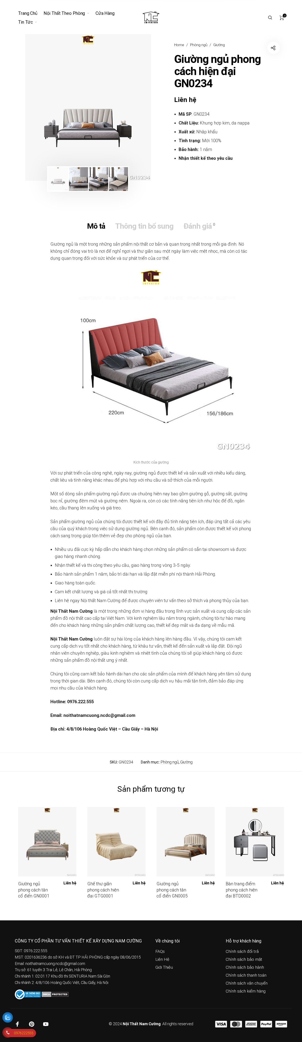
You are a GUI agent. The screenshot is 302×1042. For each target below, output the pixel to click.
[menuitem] (31, 13)
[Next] (135, 107)
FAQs (160, 951)
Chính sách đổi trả (242, 951)
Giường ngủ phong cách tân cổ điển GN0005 (172, 890)
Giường (219, 45)
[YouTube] (45, 1024)
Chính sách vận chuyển (247, 983)
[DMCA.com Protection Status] (55, 994)
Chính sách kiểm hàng (246, 991)
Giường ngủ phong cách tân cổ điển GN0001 (33, 890)
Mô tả (96, 226)
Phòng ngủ (198, 45)
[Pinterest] (31, 1024)
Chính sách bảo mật (244, 959)
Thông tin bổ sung (144, 226)
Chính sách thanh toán (246, 975)
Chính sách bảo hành (245, 967)
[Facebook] (17, 1024)
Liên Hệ (162, 959)
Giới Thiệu (164, 967)
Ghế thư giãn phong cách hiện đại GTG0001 (103, 890)
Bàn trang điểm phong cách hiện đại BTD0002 (241, 890)
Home (179, 45)
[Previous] (41, 107)
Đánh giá (199, 226)
